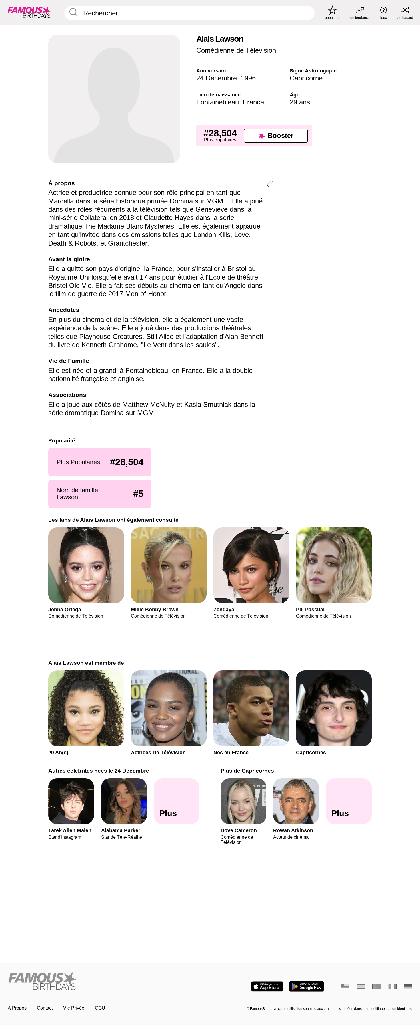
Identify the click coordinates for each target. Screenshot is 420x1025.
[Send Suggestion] (269, 184)
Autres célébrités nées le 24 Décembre (98, 771)
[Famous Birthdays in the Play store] (306, 986)
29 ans (300, 102)
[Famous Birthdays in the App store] (267, 986)
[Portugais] (376, 986)
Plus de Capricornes (247, 771)
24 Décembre (216, 78)
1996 (248, 78)
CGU (100, 1008)
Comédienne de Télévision (236, 50)
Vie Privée (73, 1008)
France (253, 102)
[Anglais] (345, 986)
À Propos (17, 1008)
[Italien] (392, 986)
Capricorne (306, 78)
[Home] (107, 981)
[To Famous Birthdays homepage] (29, 12)
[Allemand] (408, 986)
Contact (45, 1008)
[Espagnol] (361, 986)
